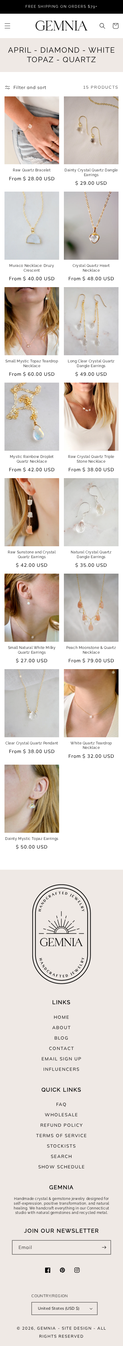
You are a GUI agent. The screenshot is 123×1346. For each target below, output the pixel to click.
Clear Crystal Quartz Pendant (31, 743)
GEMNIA (46, 1328)
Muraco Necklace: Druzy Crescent (31, 268)
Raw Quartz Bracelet (31, 170)
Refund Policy (61, 1125)
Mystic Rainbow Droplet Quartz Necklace (32, 459)
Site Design (77, 1328)
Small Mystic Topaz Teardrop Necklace (31, 363)
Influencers (61, 1069)
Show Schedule (61, 1167)
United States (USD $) (58, 1308)
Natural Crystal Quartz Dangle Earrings (91, 554)
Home (62, 1017)
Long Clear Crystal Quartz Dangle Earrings (91, 363)
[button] (7, 25)
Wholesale (61, 1115)
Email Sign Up (61, 1059)
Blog (61, 1038)
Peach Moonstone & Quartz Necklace (91, 650)
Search (61, 1156)
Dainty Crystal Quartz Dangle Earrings (91, 172)
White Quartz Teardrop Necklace (91, 745)
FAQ (61, 1104)
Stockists (61, 1146)
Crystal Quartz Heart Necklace (91, 268)
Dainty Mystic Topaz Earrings (32, 839)
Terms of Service (61, 1135)
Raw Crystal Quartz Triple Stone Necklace (91, 459)
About (61, 1027)
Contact (61, 1048)
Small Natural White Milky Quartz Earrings (32, 650)
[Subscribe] (103, 1247)
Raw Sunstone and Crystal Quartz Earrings (32, 554)
